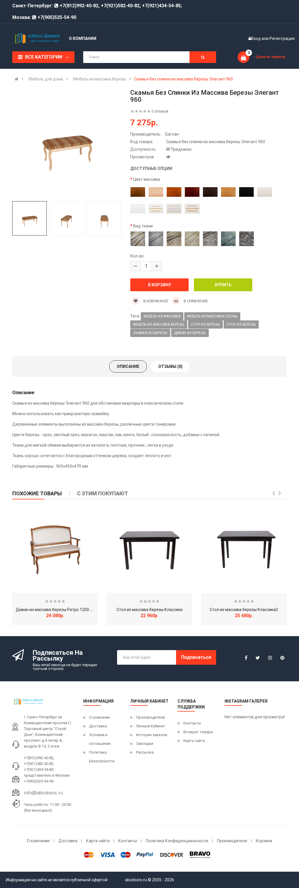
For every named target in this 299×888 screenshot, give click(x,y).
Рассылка (145, 752)
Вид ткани (143, 226)
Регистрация (282, 38)
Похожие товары (37, 493)
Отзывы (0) (170, 366)
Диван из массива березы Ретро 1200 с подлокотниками (71, 609)
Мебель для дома (46, 79)
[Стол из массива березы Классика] (149, 550)
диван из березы (190, 333)
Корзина (264, 840)
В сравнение (195, 301)
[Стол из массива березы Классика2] (244, 550)
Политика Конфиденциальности (177, 840)
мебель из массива (162, 316)
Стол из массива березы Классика (149, 609)
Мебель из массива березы (99, 79)
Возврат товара (198, 732)
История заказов (151, 735)
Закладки (144, 743)
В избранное (155, 301)
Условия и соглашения (100, 739)
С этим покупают (102, 493)
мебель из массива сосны (212, 316)
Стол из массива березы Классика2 (244, 609)
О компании (99, 717)
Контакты (192, 723)
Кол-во (137, 256)
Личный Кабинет (150, 726)
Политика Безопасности (101, 756)
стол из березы (241, 324)
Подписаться (196, 657)
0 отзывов (160, 111)
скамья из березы (150, 333)
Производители (150, 717)
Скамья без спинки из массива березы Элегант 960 (183, 79)
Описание (128, 366)
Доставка (98, 726)
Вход (256, 38)
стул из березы (205, 324)
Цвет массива (146, 179)
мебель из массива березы (158, 324)
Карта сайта (194, 740)
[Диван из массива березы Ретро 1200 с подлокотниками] (55, 550)
